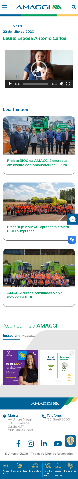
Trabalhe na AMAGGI (48, 473)
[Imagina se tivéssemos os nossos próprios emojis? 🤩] (57, 367)
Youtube (28, 336)
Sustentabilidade (19, 471)
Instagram (11, 336)
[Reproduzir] (10, 84)
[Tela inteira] (68, 84)
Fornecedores (35, 471)
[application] (39, 69)
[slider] (35, 84)
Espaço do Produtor (58, 473)
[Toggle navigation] (4, 7)
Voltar (17, 26)
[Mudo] (61, 84)
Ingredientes (70, 471)
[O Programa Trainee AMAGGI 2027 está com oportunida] (20, 367)
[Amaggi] (39, 7)
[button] (39, 69)
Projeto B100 (5, 472)
